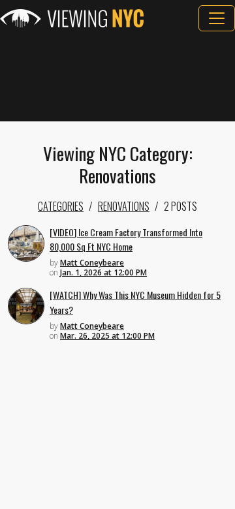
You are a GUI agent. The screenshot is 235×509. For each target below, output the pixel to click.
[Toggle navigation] (216, 18)
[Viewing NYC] (72, 18)
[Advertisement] (117, 76)
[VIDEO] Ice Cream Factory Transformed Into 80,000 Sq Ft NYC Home (126, 239)
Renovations (123, 206)
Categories (61, 206)
